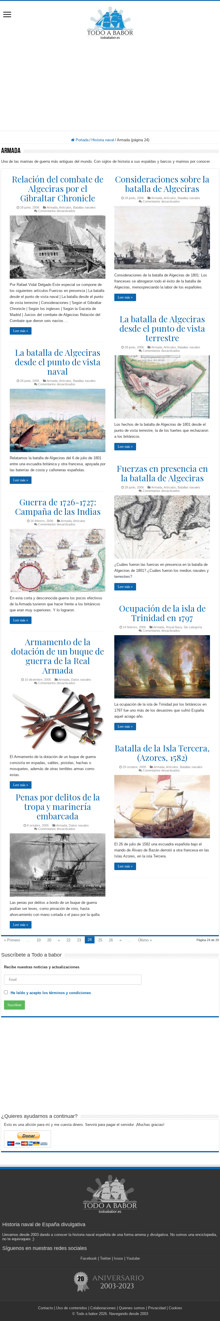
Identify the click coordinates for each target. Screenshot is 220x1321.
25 (100, 940)
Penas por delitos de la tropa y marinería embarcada (57, 806)
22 (68, 940)
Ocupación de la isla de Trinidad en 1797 (162, 612)
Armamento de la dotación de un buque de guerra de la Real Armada (57, 656)
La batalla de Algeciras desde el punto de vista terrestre (162, 328)
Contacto (45, 1308)
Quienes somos (132, 1308)
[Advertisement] (110, 85)
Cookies (175, 1308)
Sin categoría (193, 627)
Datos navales (81, 679)
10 (39, 940)
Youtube (133, 1258)
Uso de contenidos (71, 1308)
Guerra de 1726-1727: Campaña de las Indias (58, 506)
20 (49, 940)
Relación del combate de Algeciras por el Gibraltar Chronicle (57, 188)
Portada (81, 140)
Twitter (105, 1258)
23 (79, 940)
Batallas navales (84, 207)
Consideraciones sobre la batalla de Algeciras (162, 183)
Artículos (65, 207)
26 (111, 940)
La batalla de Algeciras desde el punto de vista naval (58, 362)
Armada (52, 207)
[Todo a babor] (110, 22)
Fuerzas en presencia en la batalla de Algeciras (162, 473)
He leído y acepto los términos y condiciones (51, 993)
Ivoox (118, 1258)
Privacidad (157, 1308)
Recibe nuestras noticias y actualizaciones (41, 967)
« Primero (12, 940)
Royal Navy (174, 627)
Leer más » (20, 331)
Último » (145, 940)
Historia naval (102, 140)
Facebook (88, 1258)
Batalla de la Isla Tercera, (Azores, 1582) (162, 752)
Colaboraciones (103, 1308)
